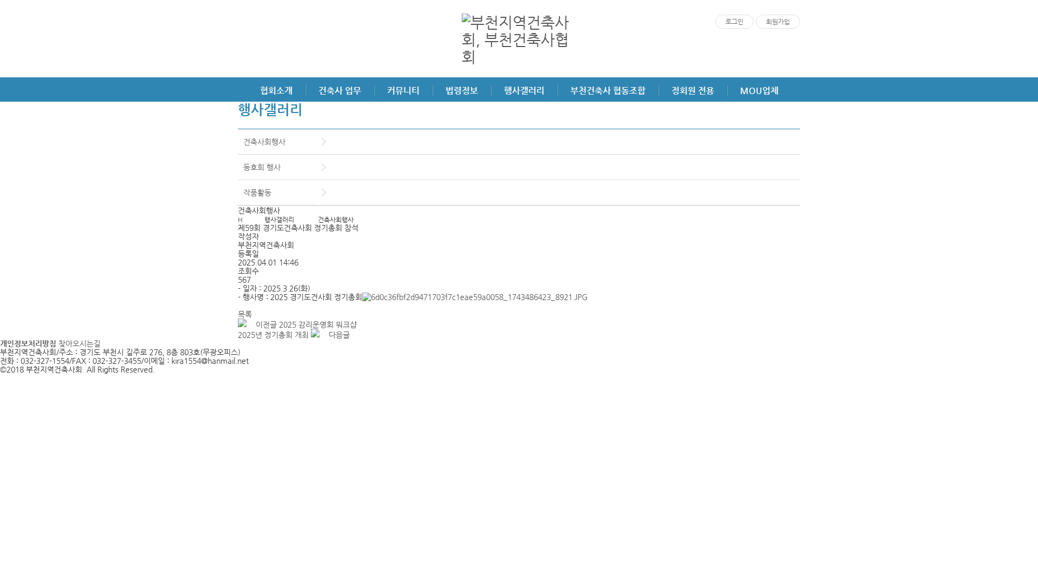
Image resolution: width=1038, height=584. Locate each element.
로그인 (734, 21)
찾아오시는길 (79, 343)
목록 (245, 314)
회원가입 (778, 21)
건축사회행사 (264, 141)
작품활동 (257, 192)
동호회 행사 (262, 167)
